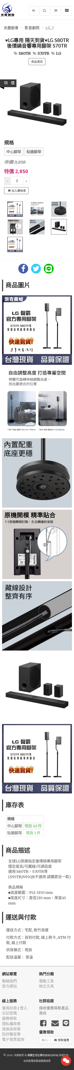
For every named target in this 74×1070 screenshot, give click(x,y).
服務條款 (9, 1018)
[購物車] (56, 11)
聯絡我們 (9, 981)
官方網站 (9, 986)
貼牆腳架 (34, 152)
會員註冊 (9, 1008)
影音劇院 (32, 28)
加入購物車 (19, 190)
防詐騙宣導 (11, 1034)
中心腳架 (13, 152)
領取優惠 (63, 1040)
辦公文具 (46, 986)
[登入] (33, 11)
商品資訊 (37, 61)
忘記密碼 (9, 1013)
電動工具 (46, 981)
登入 (23, 1008)
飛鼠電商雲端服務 (36, 1060)
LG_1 (50, 28)
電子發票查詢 (13, 1039)
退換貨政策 (11, 1029)
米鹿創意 (11, 28)
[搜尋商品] (44, 11)
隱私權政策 (11, 1023)
